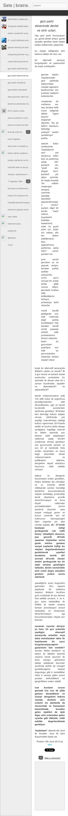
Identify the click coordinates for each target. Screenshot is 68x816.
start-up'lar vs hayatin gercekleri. (21, 146)
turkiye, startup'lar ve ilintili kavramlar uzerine (27, 160)
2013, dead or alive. (16, 110)
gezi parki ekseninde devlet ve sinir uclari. (26, 75)
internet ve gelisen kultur (18, 209)
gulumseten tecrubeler (17, 89)
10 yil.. (10, 244)
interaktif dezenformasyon (19, 202)
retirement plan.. (15, 223)
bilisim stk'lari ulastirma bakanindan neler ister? (28, 153)
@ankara (12, 237)
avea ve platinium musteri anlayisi (22, 117)
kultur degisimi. (14, 139)
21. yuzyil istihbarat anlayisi (19, 40)
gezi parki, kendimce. (17, 82)
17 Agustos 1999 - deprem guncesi (23, 181)
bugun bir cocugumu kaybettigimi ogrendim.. (27, 195)
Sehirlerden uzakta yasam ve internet (24, 19)
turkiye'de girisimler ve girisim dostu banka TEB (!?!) (30, 54)
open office (12, 216)
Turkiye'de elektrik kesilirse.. (20, 26)
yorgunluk (12, 230)
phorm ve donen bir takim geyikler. (22, 125)
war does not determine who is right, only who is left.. (30, 188)
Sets (50, 744)
